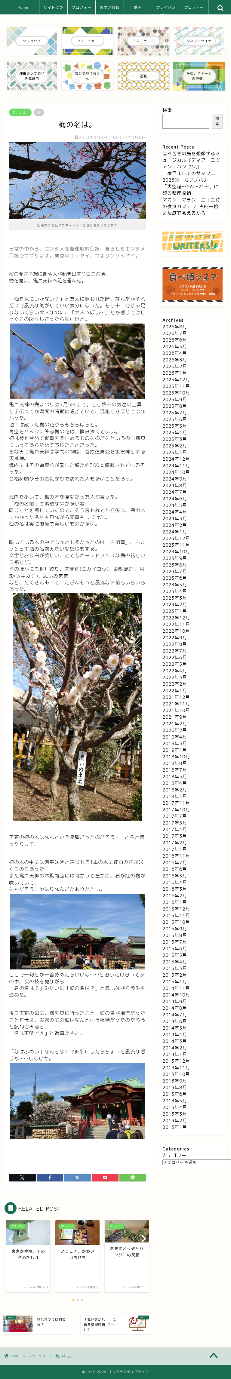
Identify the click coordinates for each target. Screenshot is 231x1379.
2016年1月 (174, 902)
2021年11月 (176, 704)
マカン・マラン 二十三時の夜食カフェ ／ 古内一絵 (191, 203)
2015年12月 (176, 909)
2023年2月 (174, 604)
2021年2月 (174, 723)
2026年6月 (174, 340)
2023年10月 (176, 551)
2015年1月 (174, 981)
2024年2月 (174, 525)
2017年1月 (174, 849)
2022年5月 (174, 664)
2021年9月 (174, 717)
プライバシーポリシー (166, 9)
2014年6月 (174, 1021)
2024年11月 (176, 465)
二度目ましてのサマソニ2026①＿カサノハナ (188, 176)
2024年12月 (176, 459)
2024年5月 (174, 505)
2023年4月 (174, 591)
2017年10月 (176, 809)
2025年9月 (174, 399)
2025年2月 (174, 446)
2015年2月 (174, 975)
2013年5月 (174, 1101)
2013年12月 (176, 1061)
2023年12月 (176, 538)
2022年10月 (176, 631)
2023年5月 (174, 585)
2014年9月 (174, 1001)
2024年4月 (174, 512)
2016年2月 (174, 895)
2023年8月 (174, 565)
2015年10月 (176, 922)
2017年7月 (174, 816)
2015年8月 (174, 935)
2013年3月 (174, 1114)
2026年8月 (174, 327)
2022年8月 (174, 644)
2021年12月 (176, 697)
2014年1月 (174, 1054)
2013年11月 (176, 1067)
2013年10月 (176, 1074)
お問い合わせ (109, 9)
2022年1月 (174, 690)
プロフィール (81, 9)
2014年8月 (174, 1008)
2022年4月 (174, 671)
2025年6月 (174, 419)
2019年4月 (174, 737)
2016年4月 (174, 882)
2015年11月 (176, 915)
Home (22, 7)
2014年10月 (176, 995)
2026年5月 (174, 346)
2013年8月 (174, 1087)
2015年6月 (174, 948)
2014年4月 (174, 1034)
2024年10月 (176, 472)
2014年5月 (174, 1028)
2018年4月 (174, 783)
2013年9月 (174, 1081)
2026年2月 (174, 366)
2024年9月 (174, 479)
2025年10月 (176, 393)
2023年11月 (176, 545)
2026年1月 (174, 373)
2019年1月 (174, 750)
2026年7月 (174, 333)
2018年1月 (174, 796)
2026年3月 (174, 360)
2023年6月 (174, 578)
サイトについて (53, 9)
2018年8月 (174, 763)
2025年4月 (174, 432)
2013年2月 (174, 1120)
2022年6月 (174, 657)
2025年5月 (174, 426)
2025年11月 (176, 386)
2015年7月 (174, 942)
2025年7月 (174, 413)
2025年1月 (174, 452)
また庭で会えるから (184, 213)
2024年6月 (174, 499)
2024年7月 (174, 492)
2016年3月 (174, 889)
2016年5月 (174, 876)
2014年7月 (174, 1015)
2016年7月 (174, 862)
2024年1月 (174, 532)
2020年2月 (174, 730)
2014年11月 (176, 988)
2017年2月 (174, 843)
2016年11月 (176, 856)
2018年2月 (174, 790)
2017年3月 (174, 836)
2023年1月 (174, 611)
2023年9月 (174, 558)
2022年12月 (176, 618)
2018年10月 (176, 757)
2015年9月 (174, 929)
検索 (167, 110)
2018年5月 (174, 776)
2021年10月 (176, 710)
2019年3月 (174, 743)
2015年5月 (174, 955)
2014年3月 (174, 1041)
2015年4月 (174, 962)
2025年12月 (176, 379)
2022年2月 (174, 684)
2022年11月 (176, 624)
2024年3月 (174, 518)
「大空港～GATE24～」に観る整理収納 (190, 189)
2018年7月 (174, 770)
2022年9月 (174, 637)
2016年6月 (174, 869)
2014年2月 (174, 1048)
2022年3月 (174, 677)
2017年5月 (174, 823)
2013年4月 (174, 1107)
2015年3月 (174, 968)
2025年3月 (174, 439)
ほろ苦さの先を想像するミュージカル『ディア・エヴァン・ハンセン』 (191, 160)
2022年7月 (174, 651)
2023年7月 (174, 571)
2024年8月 (174, 485)
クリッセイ (20, 112)
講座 (138, 7)
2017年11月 (176, 803)
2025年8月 (174, 406)
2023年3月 (174, 598)
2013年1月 (174, 1127)
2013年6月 (174, 1094)
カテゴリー (174, 1155)
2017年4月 (174, 829)
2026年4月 (174, 353)
